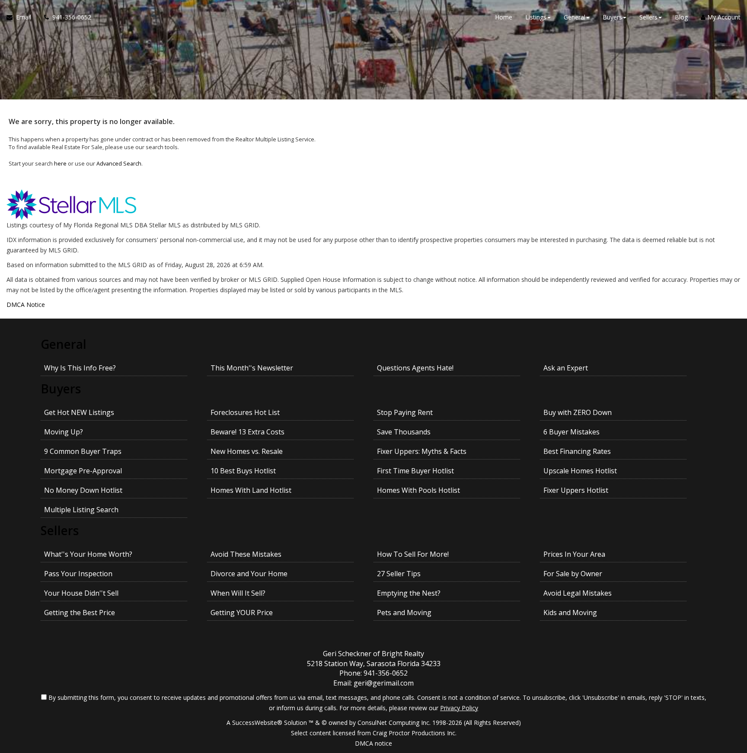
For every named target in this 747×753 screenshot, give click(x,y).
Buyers (61, 388)
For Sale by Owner (572, 573)
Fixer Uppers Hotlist (575, 490)
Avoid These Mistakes (246, 554)
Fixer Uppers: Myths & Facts (421, 451)
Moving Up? (63, 432)
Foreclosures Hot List (245, 412)
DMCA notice (373, 743)
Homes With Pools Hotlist (418, 490)
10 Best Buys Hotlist (243, 470)
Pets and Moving (404, 612)
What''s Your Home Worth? (88, 554)
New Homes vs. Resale (247, 451)
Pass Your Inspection (78, 573)
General (63, 344)
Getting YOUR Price (242, 612)
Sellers (60, 530)
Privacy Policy (459, 708)
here (60, 163)
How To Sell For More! (413, 554)
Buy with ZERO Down (577, 412)
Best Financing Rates (577, 451)
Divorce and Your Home (249, 573)
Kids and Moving (570, 612)
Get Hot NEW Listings (79, 412)
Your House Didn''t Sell (81, 593)
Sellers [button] (648, 17)
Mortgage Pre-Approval (83, 470)
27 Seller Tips (399, 573)
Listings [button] (535, 17)
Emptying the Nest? (409, 593)
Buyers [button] (612, 17)
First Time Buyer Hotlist (415, 470)
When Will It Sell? (238, 593)
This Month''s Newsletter (252, 368)
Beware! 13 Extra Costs (247, 432)
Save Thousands (404, 432)
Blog (681, 17)
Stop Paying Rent (405, 412)
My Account (723, 17)
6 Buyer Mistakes (571, 432)
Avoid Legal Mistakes (577, 593)
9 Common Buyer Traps (82, 451)
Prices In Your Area (574, 554)
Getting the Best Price (79, 612)
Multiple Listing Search (81, 509)
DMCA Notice (25, 304)
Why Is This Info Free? (80, 368)
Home (503, 17)
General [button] (574, 17)
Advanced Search (118, 163)
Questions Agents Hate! (415, 368)
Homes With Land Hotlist (251, 490)
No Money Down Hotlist (83, 490)
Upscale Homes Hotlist (580, 470)
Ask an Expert (565, 368)
